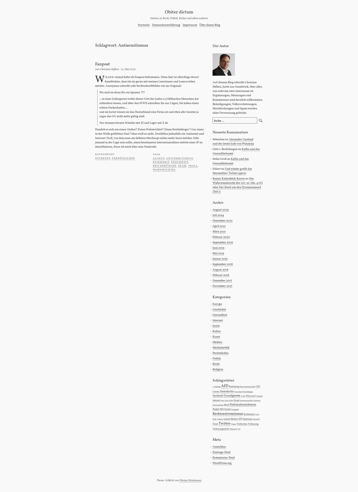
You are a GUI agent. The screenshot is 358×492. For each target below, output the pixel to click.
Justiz (216, 326)
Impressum (190, 25)
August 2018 (220, 270)
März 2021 (219, 232)
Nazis (216, 409)
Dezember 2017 (222, 281)
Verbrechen (242, 424)
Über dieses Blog (209, 25)
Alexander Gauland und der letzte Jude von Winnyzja (233, 141)
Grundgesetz (232, 396)
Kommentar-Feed (224, 458)
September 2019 (223, 242)
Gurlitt (243, 396)
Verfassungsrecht (221, 428)
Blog (241, 387)
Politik (217, 359)
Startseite (144, 25)
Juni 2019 (218, 248)
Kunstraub (257, 401)
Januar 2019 (220, 259)
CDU (258, 386)
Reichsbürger (164, 166)
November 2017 (222, 286)
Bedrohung (234, 386)
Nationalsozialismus (242, 405)
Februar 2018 (221, 275)
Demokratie (227, 391)
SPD (240, 418)
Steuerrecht (256, 419)
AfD (224, 386)
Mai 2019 (218, 253)
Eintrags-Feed (221, 452)
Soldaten (220, 419)
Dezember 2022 (223, 221)
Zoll (239, 429)
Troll (193, 166)
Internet (102, 158)
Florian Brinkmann (190, 480)
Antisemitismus (179, 158)
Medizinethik (221, 348)
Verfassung (253, 424)
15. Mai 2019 (128, 69)
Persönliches (123, 158)
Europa (217, 304)
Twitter (225, 423)
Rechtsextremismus (228, 413)
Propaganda (235, 409)
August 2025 (221, 210)
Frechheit (179, 162)
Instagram (259, 396)
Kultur (217, 331)
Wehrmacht (233, 429)
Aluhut (159, 158)
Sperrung (247, 418)
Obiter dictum (179, 12)
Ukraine (233, 424)
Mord (226, 404)
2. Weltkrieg (216, 387)
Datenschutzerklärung (166, 25)
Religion (218, 369)
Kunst (216, 337)
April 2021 (219, 226)
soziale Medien (230, 418)
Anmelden (219, 447)
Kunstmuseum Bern (246, 401)
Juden (222, 401)
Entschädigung (248, 392)
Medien (217, 342)
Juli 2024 (218, 215)
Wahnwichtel (164, 170)
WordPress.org (222, 463)
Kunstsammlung (218, 405)
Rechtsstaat (249, 414)
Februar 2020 (221, 237)
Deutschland (238, 392)
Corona (216, 391)
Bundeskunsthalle (249, 387)
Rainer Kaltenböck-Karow (229, 179)
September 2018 (223, 264)
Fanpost (102, 64)
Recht (216, 364)
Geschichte (219, 310)
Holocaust (251, 395)
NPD (222, 409)
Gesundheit (220, 315)
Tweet (215, 424)
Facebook (218, 396)
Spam (182, 166)
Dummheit (161, 162)
